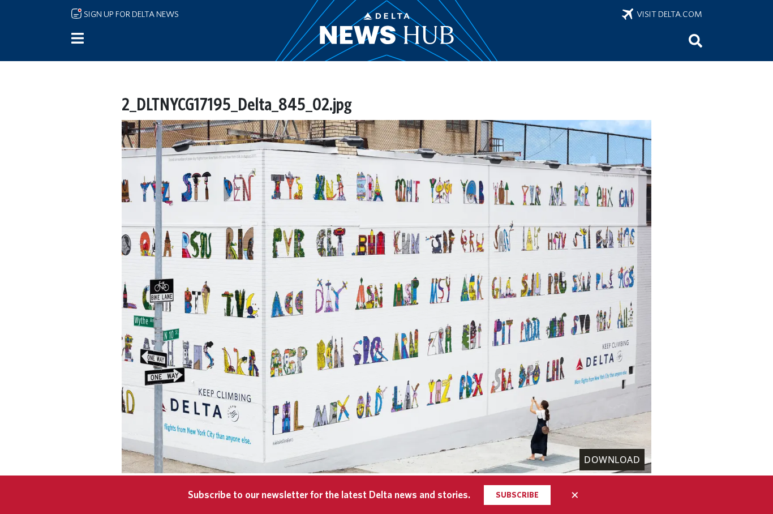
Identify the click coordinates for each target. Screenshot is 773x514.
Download (612, 459)
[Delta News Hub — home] (386, 30)
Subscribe (517, 494)
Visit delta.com (667, 14)
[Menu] (77, 38)
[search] (695, 40)
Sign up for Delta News (130, 14)
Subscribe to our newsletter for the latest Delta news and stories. (329, 494)
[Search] (695, 40)
